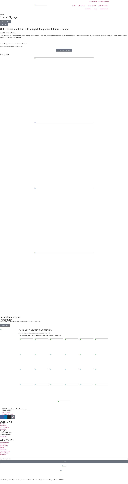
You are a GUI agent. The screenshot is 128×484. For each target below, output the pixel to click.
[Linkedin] (5, 417)
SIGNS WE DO (92, 5)
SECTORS (88, 9)
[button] (1, 56)
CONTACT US (104, 9)
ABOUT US (82, 5)
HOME (74, 5)
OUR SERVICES (103, 5)
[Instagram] (9, 417)
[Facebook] (2, 417)
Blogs (95, 9)
